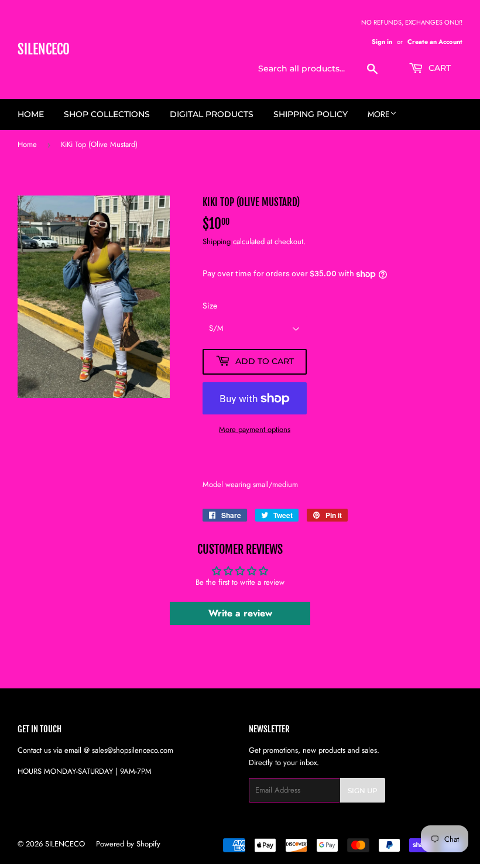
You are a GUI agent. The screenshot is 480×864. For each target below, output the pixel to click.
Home (31, 114)
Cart (438, 68)
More (379, 114)
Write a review (240, 613)
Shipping (217, 241)
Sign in (382, 41)
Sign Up (363, 790)
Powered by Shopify (128, 843)
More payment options (254, 429)
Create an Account (434, 41)
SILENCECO (44, 49)
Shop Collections (107, 114)
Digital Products (211, 114)
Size (210, 305)
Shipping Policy (310, 114)
